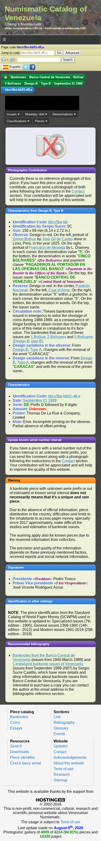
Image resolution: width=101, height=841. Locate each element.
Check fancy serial (25, 763)
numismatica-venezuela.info (65, 28)
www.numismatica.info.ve (23, 28)
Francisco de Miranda (47, 248)
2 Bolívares (56, 337)
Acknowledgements (70, 757)
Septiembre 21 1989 (40, 400)
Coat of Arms (59, 290)
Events (59, 734)
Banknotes (19, 717)
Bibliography (64, 722)
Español (14, 67)
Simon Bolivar (24, 239)
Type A (36, 350)
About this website (69, 763)
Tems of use (64, 769)
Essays (16, 728)
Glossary (61, 728)
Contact (78, 191)
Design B (20, 350)
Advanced (72, 53)
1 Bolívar (38, 337)
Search (16, 746)
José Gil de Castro (57, 239)
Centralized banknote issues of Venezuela (48, 664)
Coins (15, 722)
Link (57, 717)
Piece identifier (22, 757)
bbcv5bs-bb (58, 222)
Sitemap (60, 780)
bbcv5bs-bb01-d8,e (64, 396)
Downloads (19, 752)
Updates (61, 746)
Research (62, 774)
